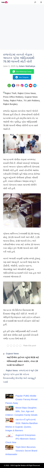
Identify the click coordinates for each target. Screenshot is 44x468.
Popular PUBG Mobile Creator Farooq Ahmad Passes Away (21, 399)
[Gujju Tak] (4, 2)
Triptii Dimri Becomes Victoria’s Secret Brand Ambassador (21, 450)
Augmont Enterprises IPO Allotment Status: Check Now (20, 439)
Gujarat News (12, 353)
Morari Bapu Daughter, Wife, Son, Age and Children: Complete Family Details (21, 411)
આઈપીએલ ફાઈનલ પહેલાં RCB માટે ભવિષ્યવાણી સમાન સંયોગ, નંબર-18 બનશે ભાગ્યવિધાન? (23, 361)
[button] (35, 2)
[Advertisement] (22, 26)
